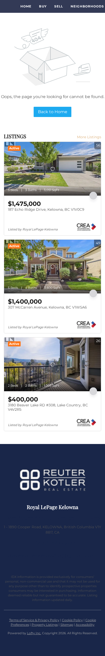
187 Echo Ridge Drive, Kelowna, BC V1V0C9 (46, 209)
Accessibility (85, 625)
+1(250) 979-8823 (53, 543)
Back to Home (52, 111)
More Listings (89, 137)
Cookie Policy (72, 620)
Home (25, 6)
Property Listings (45, 625)
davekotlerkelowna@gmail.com (52, 555)
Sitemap (66, 625)
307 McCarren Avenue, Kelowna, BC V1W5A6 (47, 307)
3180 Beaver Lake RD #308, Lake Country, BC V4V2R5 (48, 407)
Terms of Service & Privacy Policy (34, 620)
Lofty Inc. (34, 633)
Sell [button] (58, 6)
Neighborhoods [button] (87, 6)
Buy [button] (42, 6)
